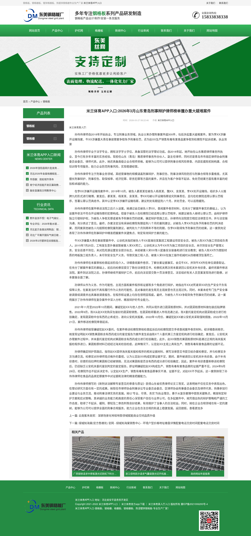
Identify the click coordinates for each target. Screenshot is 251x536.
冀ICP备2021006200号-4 (194, 504)
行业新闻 (143, 30)
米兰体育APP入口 (93, 2)
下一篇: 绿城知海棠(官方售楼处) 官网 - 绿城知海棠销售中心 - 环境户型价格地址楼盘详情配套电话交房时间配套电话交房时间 (144, 423)
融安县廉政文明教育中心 (41, 190)
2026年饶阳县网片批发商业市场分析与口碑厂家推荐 (44, 168)
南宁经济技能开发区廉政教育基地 (44, 184)
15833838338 (215, 16)
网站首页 (34, 30)
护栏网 (79, 30)
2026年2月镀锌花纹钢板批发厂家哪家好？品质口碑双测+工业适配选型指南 (44, 240)
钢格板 (46, 101)
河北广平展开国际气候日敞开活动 (44, 235)
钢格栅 (30, 138)
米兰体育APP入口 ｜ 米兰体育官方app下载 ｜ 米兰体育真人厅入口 (134, 504)
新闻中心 (120, 30)
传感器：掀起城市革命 (40, 179)
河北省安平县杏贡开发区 (115, 499)
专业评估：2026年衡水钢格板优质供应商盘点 (44, 223)
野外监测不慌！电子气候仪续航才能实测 (44, 218)
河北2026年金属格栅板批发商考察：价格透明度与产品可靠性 (44, 173)
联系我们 (223, 2)
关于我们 (210, 2)
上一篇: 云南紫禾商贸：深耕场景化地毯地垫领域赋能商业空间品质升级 (112, 415)
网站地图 (212, 30)
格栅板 (99, 30)
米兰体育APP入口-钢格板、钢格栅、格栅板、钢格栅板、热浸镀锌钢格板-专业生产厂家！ (122, 508)
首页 (25, 101)
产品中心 (57, 30)
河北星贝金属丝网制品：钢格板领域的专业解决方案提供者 (44, 229)
